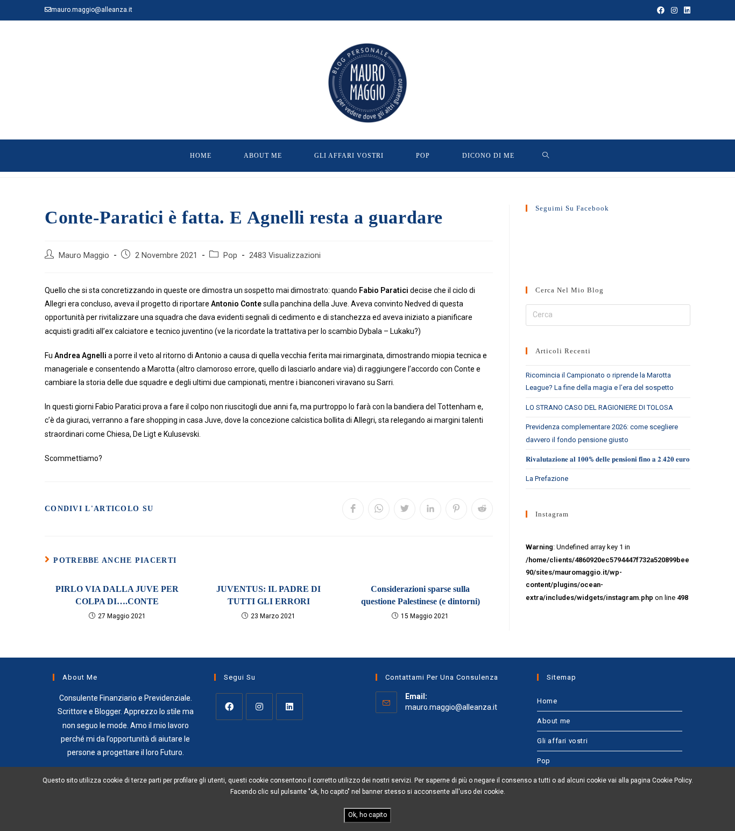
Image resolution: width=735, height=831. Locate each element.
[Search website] (546, 155)
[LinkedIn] (289, 706)
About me (553, 721)
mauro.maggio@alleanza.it (451, 707)
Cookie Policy (671, 780)
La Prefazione (547, 478)
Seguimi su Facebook (572, 208)
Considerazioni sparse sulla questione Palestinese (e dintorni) (420, 594)
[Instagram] (259, 706)
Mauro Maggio (84, 255)
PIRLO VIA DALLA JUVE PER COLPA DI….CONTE (117, 594)
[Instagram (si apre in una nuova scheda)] (674, 10)
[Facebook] (229, 706)
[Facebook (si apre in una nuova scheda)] (661, 10)
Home (547, 701)
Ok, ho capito (367, 815)
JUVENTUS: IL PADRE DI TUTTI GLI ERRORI (268, 594)
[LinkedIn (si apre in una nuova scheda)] (685, 10)
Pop (230, 255)
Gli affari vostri (562, 741)
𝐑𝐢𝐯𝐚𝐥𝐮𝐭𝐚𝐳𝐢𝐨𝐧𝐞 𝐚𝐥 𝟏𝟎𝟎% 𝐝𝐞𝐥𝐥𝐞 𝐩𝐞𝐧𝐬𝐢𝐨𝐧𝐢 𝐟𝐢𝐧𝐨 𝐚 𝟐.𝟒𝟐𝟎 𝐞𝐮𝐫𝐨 (608, 459)
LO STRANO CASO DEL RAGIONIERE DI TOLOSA (599, 407)
